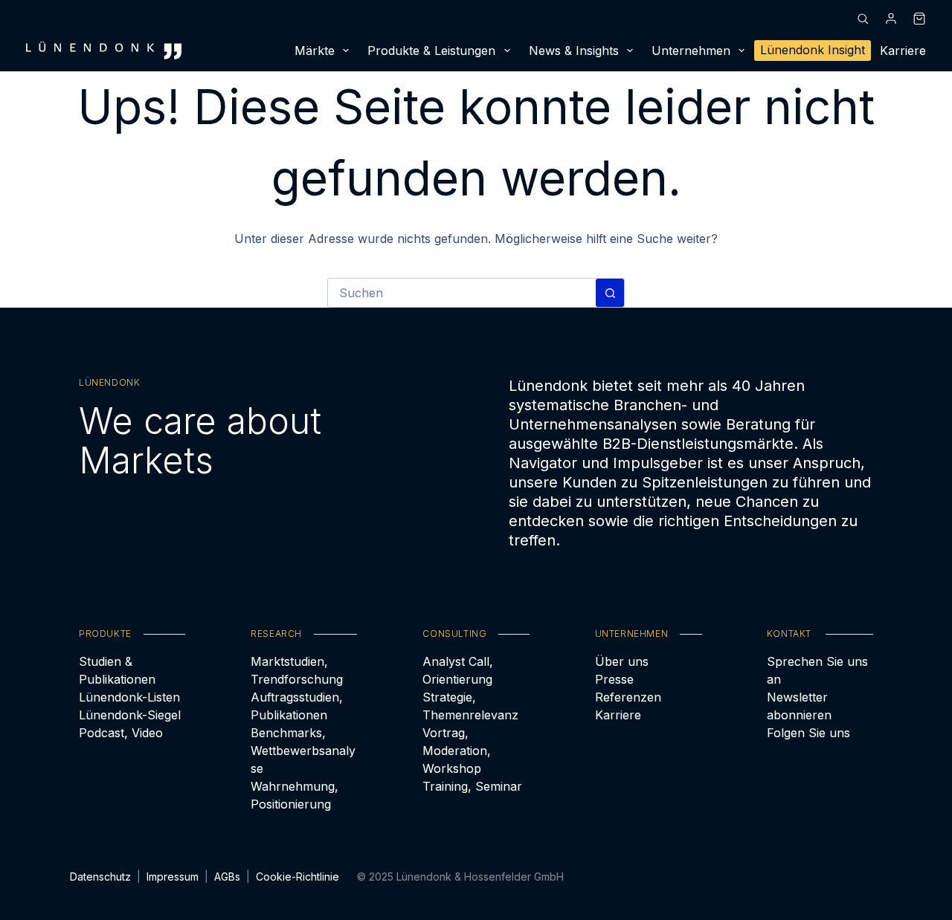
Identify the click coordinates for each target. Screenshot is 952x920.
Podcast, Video (121, 732)
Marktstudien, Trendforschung (297, 670)
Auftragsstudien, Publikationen (297, 706)
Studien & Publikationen (117, 670)
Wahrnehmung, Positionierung (294, 795)
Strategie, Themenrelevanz (470, 706)
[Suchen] (862, 18)
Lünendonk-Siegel (130, 714)
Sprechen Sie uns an (817, 670)
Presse (614, 679)
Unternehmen (691, 50)
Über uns (622, 661)
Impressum (173, 876)
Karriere (903, 50)
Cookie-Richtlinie (297, 876)
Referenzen (628, 697)
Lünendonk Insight (812, 49)
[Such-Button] (610, 293)
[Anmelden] (891, 18)
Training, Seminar (472, 786)
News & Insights (574, 50)
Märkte (315, 50)
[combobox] (462, 293)
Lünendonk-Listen (129, 697)
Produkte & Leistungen (431, 50)
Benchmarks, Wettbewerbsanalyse (303, 750)
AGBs (227, 876)
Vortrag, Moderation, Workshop (456, 750)
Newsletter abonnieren (799, 706)
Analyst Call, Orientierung (457, 670)
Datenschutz (100, 876)
